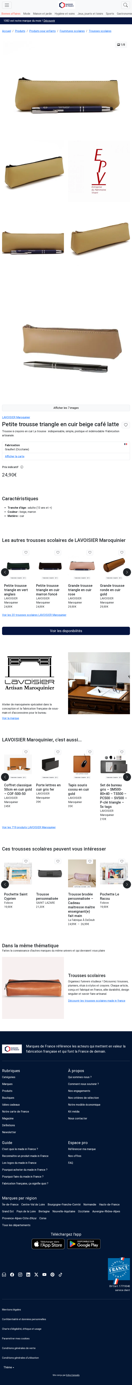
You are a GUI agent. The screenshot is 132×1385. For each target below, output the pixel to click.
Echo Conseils (73, 1375)
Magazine (8, 1118)
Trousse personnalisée (47, 896)
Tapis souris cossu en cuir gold (78, 789)
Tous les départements (16, 1225)
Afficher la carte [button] (14, 456)
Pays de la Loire (26, 1211)
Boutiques (8, 1097)
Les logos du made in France (19, 1162)
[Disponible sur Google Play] (83, 1244)
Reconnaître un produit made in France (25, 1156)
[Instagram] (20, 1275)
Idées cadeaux (11, 1104)
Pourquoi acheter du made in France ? (24, 1169)
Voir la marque (10, 718)
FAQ (70, 1162)
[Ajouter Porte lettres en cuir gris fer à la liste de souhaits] (57, 752)
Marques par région (19, 1198)
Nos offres (74, 1156)
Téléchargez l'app (66, 1234)
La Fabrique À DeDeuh (81, 920)
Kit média (73, 1111)
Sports (110, 13)
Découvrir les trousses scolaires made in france (96, 1000)
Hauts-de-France (109, 1204)
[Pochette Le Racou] (114, 873)
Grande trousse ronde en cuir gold (112, 590)
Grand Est (8, 1211)
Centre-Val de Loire (33, 1204)
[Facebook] (12, 1275)
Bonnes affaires (10, 13)
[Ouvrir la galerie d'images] (66, 87)
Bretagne (44, 1211)
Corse (42, 1218)
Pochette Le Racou (109, 896)
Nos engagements (79, 1091)
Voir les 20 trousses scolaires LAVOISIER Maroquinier (34, 615)
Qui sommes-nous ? (80, 1077)
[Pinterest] (52, 1275)
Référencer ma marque (82, 1149)
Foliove (8, 902)
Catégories (8, 1077)
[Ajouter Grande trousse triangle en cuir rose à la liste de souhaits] (89, 552)
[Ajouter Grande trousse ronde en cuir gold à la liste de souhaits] (121, 552)
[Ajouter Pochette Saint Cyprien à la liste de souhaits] (26, 861)
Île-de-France (10, 1204)
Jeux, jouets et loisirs (90, 13)
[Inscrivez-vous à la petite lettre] (4, 1275)
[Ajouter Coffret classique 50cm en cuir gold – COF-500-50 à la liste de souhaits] (26, 752)
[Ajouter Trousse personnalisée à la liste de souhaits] (57, 861)
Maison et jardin (42, 13)
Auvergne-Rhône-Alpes (106, 1211)
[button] (66, 1338)
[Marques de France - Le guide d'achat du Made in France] (66, 5)
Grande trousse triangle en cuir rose (80, 590)
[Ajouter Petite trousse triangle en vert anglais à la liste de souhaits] (26, 552)
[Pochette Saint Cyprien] (18, 873)
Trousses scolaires (100, 31)
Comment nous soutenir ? (83, 1084)
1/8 (122, 44)
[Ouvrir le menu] (7, 5)
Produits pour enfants (42, 31)
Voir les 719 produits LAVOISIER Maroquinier (29, 827)
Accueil (6, 31)
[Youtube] (44, 1275)
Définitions (8, 1125)
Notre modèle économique (84, 1104)
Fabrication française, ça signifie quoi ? (25, 1183)
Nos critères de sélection (83, 1097)
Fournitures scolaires (72, 31)
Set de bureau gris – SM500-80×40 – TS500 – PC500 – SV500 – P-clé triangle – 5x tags (113, 796)
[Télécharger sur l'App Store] (48, 1244)
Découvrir (49, 20)
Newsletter (9, 1132)
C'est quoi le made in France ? (20, 1149)
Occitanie (84, 1211)
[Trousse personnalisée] (50, 873)
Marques (7, 1084)
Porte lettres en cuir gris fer (48, 787)
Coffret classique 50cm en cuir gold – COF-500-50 (18, 789)
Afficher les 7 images (66, 408)
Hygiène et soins (65, 13)
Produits (20, 31)
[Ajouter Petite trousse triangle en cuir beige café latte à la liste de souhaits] (126, 425)
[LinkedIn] (28, 1275)
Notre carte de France (15, 1111)
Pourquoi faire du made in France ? (22, 1176)
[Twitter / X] (36, 1275)
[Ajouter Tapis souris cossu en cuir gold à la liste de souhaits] (89, 752)
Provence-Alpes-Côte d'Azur (19, 1218)
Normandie (89, 1204)
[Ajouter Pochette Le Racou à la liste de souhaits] (121, 861)
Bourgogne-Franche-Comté (64, 1204)
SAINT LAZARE (45, 902)
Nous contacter (77, 1118)
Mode (26, 13)
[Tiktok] (61, 1275)
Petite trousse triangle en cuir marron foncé (47, 590)
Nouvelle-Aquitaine (63, 1211)
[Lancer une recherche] (125, 5)
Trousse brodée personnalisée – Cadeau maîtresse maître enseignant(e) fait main (81, 905)
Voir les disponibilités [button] (66, 631)
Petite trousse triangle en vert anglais (16, 590)
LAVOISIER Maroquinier (16, 417)
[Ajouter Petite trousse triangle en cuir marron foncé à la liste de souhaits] (57, 552)
